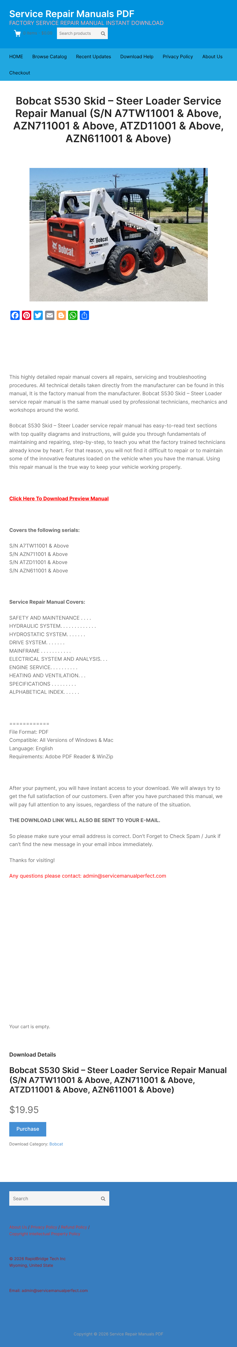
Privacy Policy (178, 56)
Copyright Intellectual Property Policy (44, 1233)
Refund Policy (74, 1227)
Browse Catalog (49, 56)
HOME (16, 56)
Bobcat (56, 1144)
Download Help (136, 56)
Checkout (19, 73)
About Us (212, 56)
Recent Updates (93, 56)
